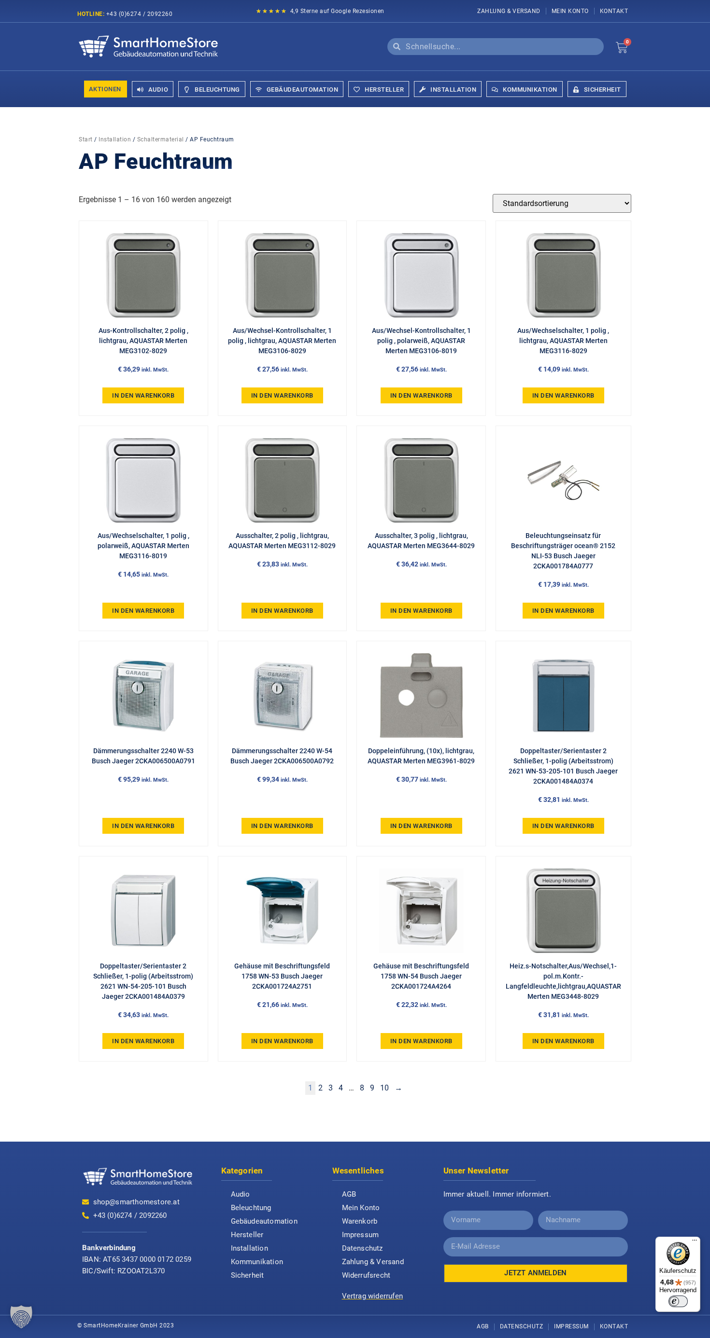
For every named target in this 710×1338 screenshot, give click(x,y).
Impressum (360, 1234)
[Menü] (694, 1242)
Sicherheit (247, 1275)
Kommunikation (257, 1261)
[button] (21, 1317)
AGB (349, 1194)
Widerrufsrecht (366, 1275)
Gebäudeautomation (264, 1221)
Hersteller (247, 1234)
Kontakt (614, 11)
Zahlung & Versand (508, 11)
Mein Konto (570, 11)
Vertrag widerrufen (372, 1296)
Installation (115, 139)
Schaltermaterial (160, 139)
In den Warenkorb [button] (143, 395)
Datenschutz (362, 1248)
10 (384, 1087)
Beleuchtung (251, 1207)
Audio (240, 1194)
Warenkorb (360, 1221)
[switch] (678, 1301)
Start (86, 139)
